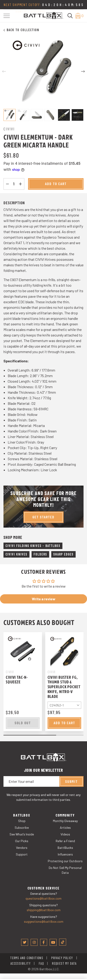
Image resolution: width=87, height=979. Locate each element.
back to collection (23, 30)
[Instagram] (34, 942)
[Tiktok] (62, 942)
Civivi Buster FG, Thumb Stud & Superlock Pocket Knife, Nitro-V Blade (64, 686)
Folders (40, 554)
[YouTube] (53, 942)
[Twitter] (24, 942)
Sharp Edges (63, 554)
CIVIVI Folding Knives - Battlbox (33, 546)
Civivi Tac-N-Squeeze (17, 679)
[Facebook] (43, 942)
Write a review (43, 599)
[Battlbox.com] (43, 15)
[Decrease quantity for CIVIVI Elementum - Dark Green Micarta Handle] (7, 183)
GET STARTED (43, 517)
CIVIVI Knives (16, 554)
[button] (6, 16)
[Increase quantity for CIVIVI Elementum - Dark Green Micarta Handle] (20, 183)
